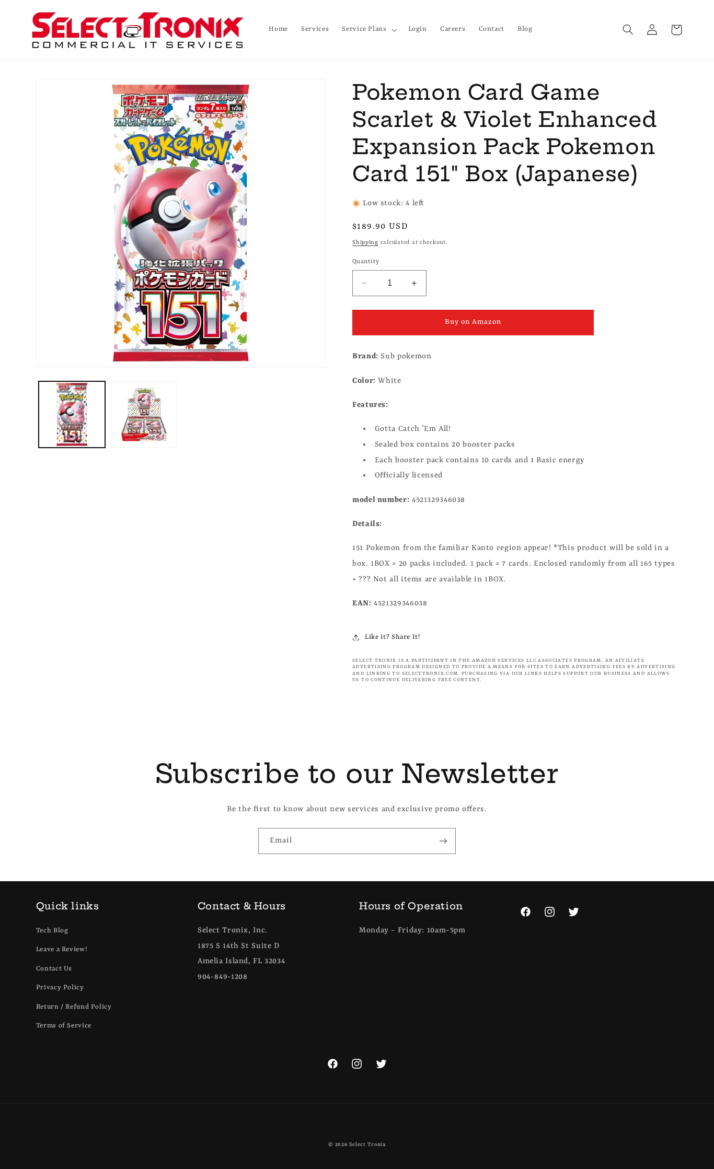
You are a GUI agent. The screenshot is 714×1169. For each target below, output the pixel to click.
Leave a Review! (61, 949)
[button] (368, 29)
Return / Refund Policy (74, 1007)
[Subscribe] (443, 841)
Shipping (365, 242)
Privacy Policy (60, 987)
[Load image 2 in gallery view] (144, 414)
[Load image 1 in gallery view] (72, 414)
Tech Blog (52, 930)
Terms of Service (63, 1026)
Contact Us (54, 969)
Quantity (365, 261)
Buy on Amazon (473, 322)
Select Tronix (367, 1145)
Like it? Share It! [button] (392, 637)
